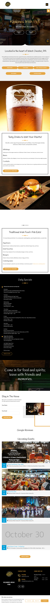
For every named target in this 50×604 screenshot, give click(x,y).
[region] (25, 599)
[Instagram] (22, 586)
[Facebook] (19, 586)
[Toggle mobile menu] (47, 4)
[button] (48, 10)
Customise (29, 600)
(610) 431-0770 (25, 576)
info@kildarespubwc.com (27, 581)
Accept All (45, 600)
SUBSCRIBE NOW (7, 417)
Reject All (37, 600)
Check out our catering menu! (39, 263)
